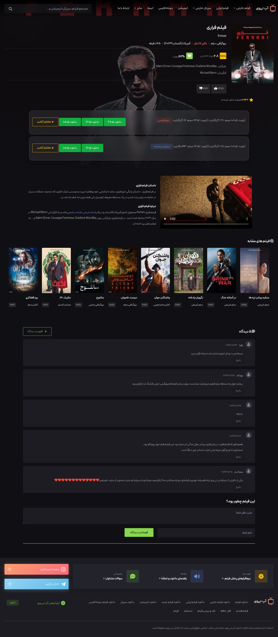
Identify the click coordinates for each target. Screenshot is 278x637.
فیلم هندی (242, 611)
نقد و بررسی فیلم (206, 611)
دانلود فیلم (241, 602)
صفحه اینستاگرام (50, 569)
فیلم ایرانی (222, 8)
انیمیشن (183, 8)
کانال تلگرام (52, 584)
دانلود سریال (127, 602)
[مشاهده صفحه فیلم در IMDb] (222, 56)
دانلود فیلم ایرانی (195, 602)
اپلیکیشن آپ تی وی (35, 603)
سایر (139, 8)
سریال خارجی (203, 8)
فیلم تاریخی (89, 212)
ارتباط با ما (123, 8)
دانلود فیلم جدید (171, 602)
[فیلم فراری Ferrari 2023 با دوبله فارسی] (252, 53)
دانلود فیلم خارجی (220, 602)
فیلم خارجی (243, 8)
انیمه (150, 8)
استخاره (188, 611)
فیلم (176, 611)
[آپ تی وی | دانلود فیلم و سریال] (266, 11)
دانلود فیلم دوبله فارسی (102, 602)
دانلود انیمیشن (148, 602)
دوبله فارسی (165, 8)
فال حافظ (225, 611)
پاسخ (238, 360)
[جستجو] (10, 9)
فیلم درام (76, 212)
